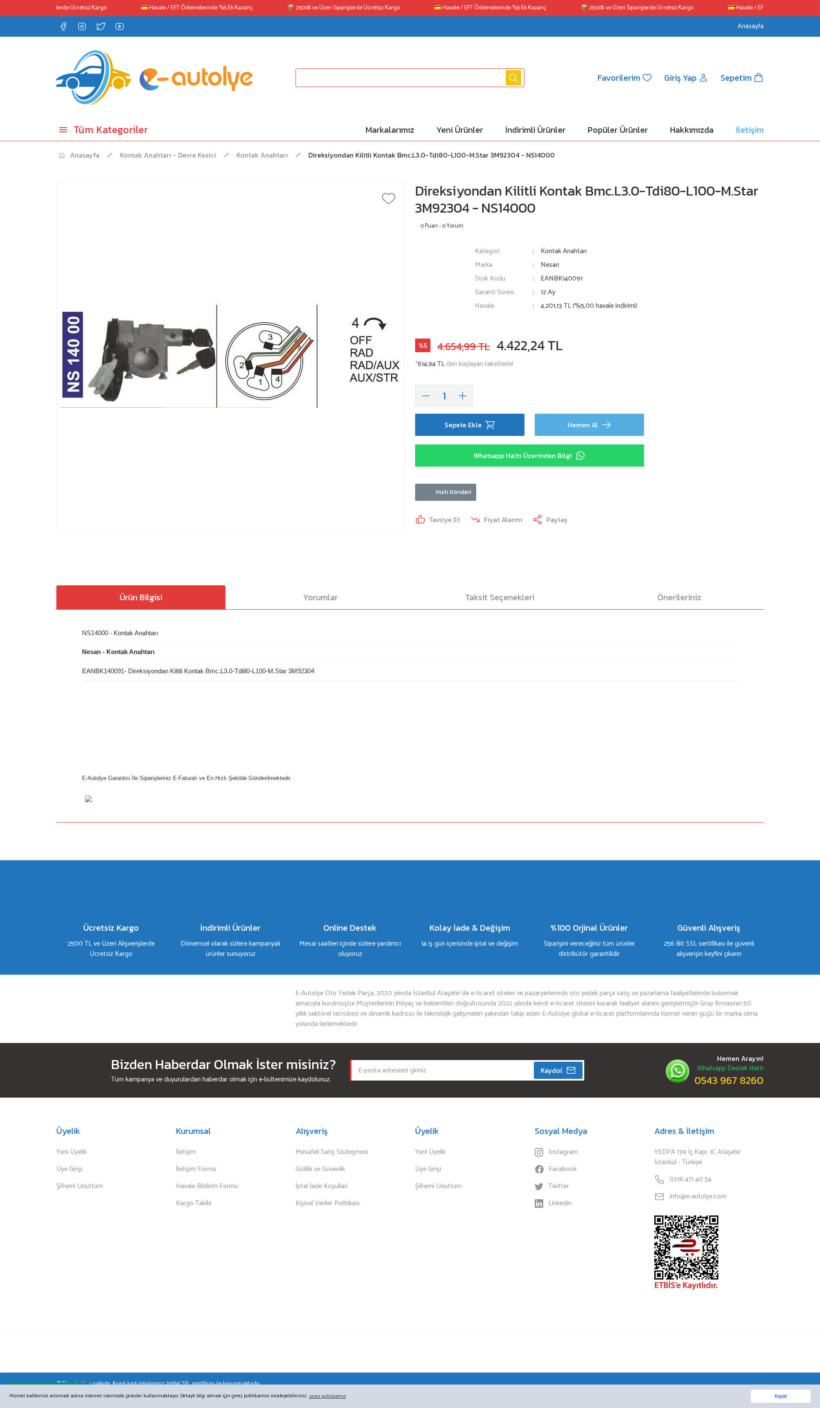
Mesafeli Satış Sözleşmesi (332, 1152)
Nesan (550, 265)
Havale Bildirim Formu (207, 1186)
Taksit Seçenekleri (499, 597)
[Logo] (154, 77)
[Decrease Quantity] (426, 395)
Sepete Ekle (463, 425)
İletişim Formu (196, 1169)
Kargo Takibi (193, 1203)
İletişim (186, 1152)
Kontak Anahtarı (564, 251)
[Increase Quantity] (462, 395)
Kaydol (551, 1070)
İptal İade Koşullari (322, 1186)
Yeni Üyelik (71, 1152)
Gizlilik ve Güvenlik (320, 1169)
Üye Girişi (69, 1169)
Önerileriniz (679, 597)
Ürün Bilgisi (141, 597)
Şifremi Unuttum (79, 1186)
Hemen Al (583, 425)
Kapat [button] (781, 1396)
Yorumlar (320, 597)
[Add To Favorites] (388, 198)
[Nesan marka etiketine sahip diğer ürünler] (440, 284)
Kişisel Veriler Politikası (328, 1203)
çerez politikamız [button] (327, 1396)
